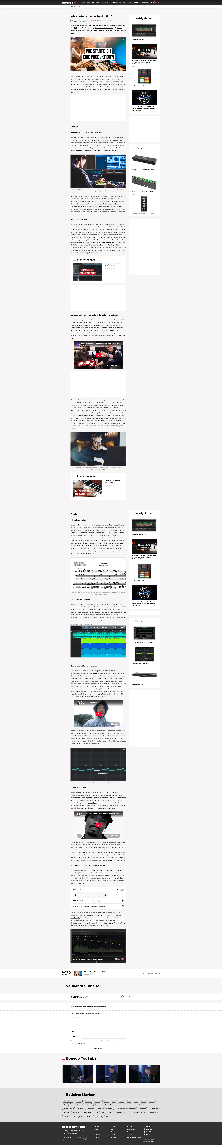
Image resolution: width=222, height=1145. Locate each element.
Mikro (120, 25)
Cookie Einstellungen (134, 1137)
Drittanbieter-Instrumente (104, 28)
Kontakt (130, 1126)
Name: (73, 1031)
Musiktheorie (95, 30)
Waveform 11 (75, 918)
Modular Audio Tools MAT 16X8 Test (143, 192)
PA (120, 2)
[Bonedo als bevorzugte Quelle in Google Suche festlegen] (84, 20)
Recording (95, 2)
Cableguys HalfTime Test (140, 663)
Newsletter (72, 1138)
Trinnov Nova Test (137, 684)
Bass (88, 2)
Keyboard (114, 2)
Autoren (130, 1135)
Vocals (130, 2)
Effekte (119, 28)
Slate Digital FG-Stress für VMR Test (143, 213)
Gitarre (83, 2)
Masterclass (92, 803)
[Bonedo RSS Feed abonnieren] (159, 2)
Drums (106, 2)
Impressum (131, 1129)
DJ (102, 2)
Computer (90, 25)
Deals (152, 2)
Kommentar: (75, 1018)
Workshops (84, 13)
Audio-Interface (109, 25)
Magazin (145, 2)
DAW (75, 28)
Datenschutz (131, 1132)
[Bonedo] (69, 3)
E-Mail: (73, 1036)
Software (137, 2)
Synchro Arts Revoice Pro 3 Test (142, 642)
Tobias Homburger (95, 20)
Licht (124, 2)
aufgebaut (97, 25)
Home (72, 13)
